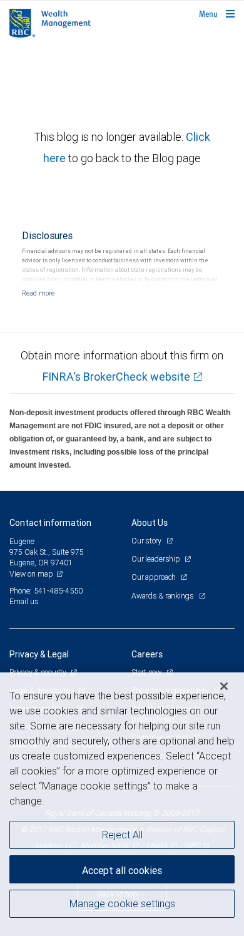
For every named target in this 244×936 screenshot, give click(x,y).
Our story (147, 540)
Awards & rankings (163, 595)
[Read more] (38, 293)
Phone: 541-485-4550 (46, 590)
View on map (31, 573)
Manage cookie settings (122, 903)
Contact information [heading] (50, 522)
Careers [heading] (147, 654)
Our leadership (156, 558)
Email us (24, 601)
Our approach (154, 577)
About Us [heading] (149, 522)
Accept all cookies (122, 870)
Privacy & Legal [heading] (39, 654)
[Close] (224, 686)
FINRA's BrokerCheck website (116, 376)
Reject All (122, 834)
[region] (122, 804)
